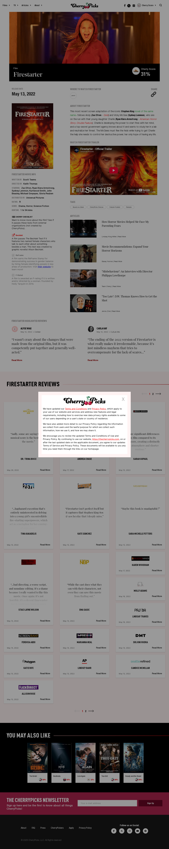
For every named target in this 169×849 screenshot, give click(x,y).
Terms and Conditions (76, 408)
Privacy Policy (99, 408)
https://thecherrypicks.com (105, 439)
